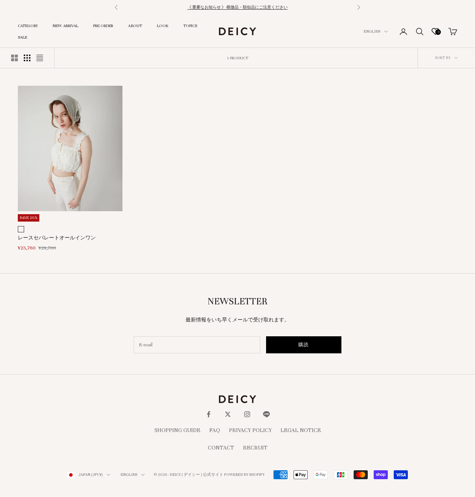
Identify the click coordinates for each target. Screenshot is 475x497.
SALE (22, 37)
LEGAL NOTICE (301, 430)
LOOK (162, 25)
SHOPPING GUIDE (177, 430)
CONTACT (221, 447)
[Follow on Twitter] (228, 414)
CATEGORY (28, 25)
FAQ (214, 430)
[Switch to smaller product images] (27, 58)
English (372, 31)
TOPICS (190, 25)
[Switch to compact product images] (39, 58)
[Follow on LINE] (266, 414)
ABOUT (135, 25)
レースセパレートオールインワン (57, 238)
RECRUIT (255, 447)
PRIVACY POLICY (250, 430)
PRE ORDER (103, 25)
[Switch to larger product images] (14, 58)
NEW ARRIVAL (65, 25)
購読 (303, 344)
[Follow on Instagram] (247, 414)
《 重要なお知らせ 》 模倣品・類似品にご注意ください (237, 7)
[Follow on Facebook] (208, 414)
